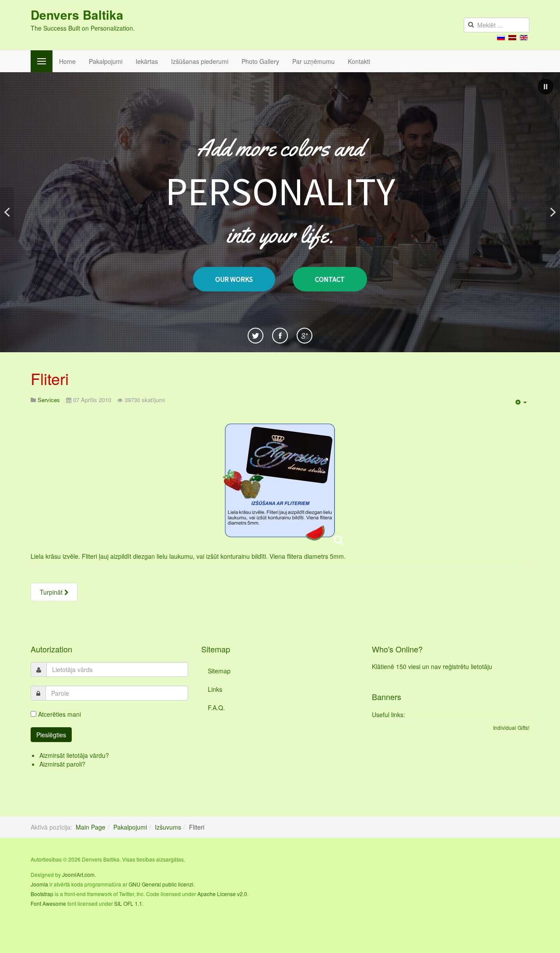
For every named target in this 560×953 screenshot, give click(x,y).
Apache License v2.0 (222, 893)
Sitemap (219, 670)
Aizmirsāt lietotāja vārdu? (74, 755)
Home (67, 61)
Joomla (39, 884)
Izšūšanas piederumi (199, 61)
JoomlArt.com (78, 874)
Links (215, 689)
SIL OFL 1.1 (128, 903)
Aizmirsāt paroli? (62, 764)
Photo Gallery (260, 61)
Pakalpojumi (105, 61)
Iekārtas (147, 61)
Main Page (90, 827)
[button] (545, 87)
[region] (280, 212)
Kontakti (359, 61)
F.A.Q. (216, 707)
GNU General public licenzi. (162, 884)
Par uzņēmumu (313, 61)
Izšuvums (168, 827)
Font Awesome (48, 903)
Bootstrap (42, 893)
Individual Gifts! (511, 727)
